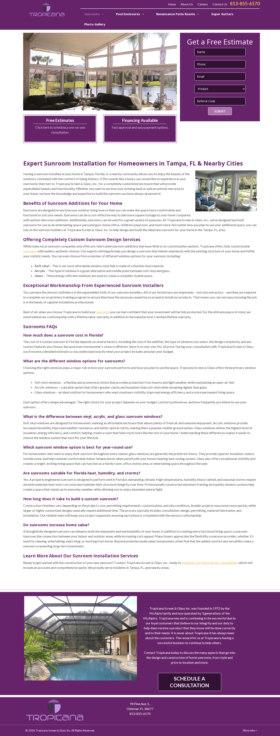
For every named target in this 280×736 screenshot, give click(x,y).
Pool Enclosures (128, 14)
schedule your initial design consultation (209, 563)
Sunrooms (92, 14)
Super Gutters (222, 14)
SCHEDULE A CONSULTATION (189, 681)
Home (172, 4)
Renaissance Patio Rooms (176, 14)
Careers (203, 4)
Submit (219, 111)
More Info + (250, 730)
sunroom (102, 312)
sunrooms (30, 251)
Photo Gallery (94, 24)
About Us (187, 4)
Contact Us (220, 4)
